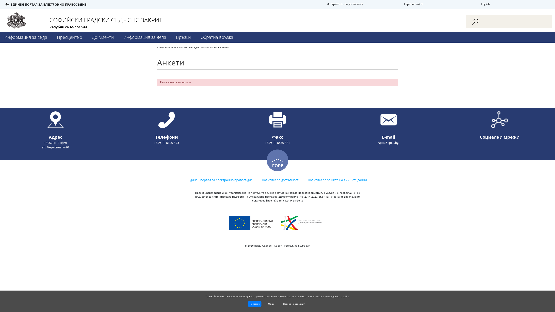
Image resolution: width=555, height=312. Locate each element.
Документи (103, 37)
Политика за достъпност (280, 180)
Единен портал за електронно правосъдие (49, 4)
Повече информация (294, 303)
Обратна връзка (217, 37)
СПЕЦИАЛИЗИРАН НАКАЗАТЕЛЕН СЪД (177, 47)
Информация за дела (145, 37)
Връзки (183, 37)
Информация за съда (25, 37)
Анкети (224, 47)
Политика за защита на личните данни (337, 180)
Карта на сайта (413, 4)
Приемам (255, 303)
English (485, 4)
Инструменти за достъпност (345, 4)
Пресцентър (69, 37)
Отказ (271, 303)
